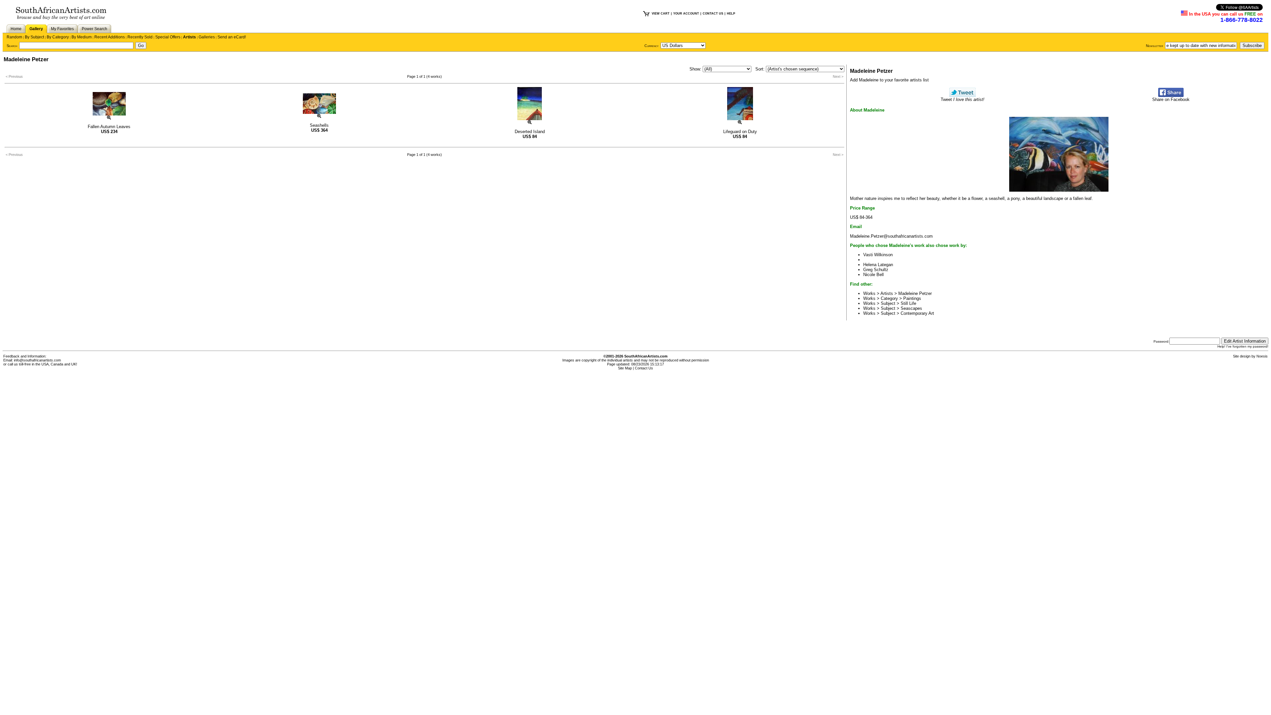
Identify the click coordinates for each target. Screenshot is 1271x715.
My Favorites (62, 28)
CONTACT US (713, 13)
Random (14, 37)
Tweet (962, 99)
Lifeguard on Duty (740, 131)
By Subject (34, 37)
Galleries (207, 37)
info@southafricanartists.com (37, 360)
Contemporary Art (917, 313)
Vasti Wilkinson (878, 254)
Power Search (94, 28)
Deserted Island (530, 131)
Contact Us (644, 368)
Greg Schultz (875, 269)
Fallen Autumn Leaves (109, 126)
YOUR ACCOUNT (686, 13)
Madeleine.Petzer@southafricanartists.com (891, 236)
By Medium (81, 37)
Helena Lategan (878, 264)
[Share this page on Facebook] (1171, 95)
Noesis (1262, 356)
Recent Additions (109, 37)
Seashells (319, 125)
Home (16, 28)
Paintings (912, 298)
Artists (189, 37)
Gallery (36, 28)
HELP (731, 13)
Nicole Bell (873, 274)
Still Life (908, 303)
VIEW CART (661, 13)
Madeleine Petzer (915, 293)
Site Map (625, 368)
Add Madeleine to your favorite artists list (889, 79)
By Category (58, 37)
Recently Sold (140, 37)
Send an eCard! (231, 37)
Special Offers (167, 37)
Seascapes (911, 308)
